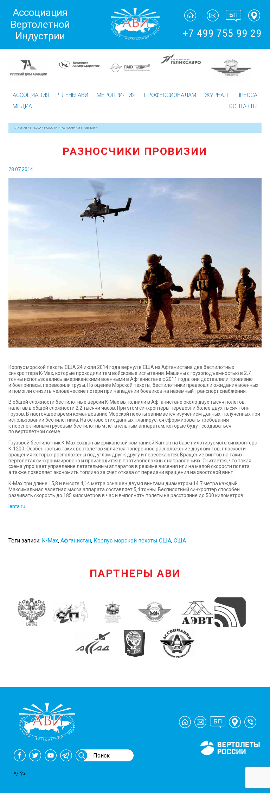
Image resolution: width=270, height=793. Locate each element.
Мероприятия (116, 95)
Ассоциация (31, 95)
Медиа (22, 106)
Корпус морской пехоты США (132, 540)
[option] (33, 62)
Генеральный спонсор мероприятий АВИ (229, 763)
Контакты (243, 106)
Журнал (216, 95)
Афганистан (75, 540)
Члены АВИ (73, 95)
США (180, 540)
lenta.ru (16, 506)
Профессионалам (170, 95)
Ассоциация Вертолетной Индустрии (40, 24)
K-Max (50, 540)
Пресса (247, 95)
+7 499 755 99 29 (222, 33)
